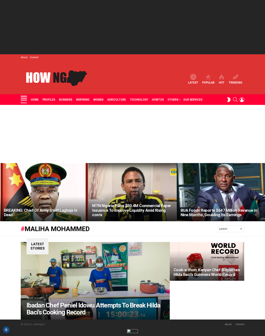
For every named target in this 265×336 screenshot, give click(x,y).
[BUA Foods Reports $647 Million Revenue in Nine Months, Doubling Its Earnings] (221, 192)
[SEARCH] (235, 100)
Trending (235, 82)
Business (65, 99)
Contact (34, 57)
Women (98, 99)
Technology (139, 99)
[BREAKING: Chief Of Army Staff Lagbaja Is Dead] (44, 192)
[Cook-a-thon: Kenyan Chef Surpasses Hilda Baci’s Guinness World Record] (207, 261)
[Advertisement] (132, 27)
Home (35, 99)
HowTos (158, 99)
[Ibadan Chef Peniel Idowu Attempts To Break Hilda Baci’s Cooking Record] (95, 281)
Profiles (48, 99)
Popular (208, 82)
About (24, 57)
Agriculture (116, 99)
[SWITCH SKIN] (228, 100)
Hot (221, 82)
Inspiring (82, 99)
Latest (193, 82)
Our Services (192, 99)
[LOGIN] (242, 100)
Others (173, 99)
